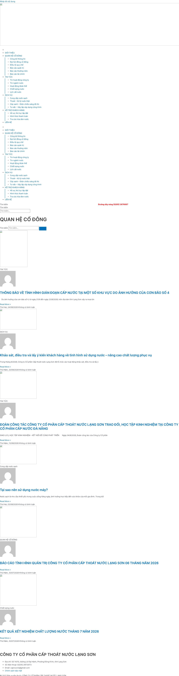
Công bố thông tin (17, 59)
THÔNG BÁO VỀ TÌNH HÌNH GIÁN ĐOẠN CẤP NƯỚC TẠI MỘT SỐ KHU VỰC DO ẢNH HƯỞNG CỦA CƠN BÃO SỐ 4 (84, 293)
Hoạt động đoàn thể (18, 86)
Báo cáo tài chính (17, 74)
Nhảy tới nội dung (7, 1)
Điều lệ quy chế (16, 65)
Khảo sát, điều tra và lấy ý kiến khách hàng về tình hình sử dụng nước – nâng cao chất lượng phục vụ (76, 355)
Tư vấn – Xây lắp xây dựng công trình (25, 107)
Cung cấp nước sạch (18, 98)
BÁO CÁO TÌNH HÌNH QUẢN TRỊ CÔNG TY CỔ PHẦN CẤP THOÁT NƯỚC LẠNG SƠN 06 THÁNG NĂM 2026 (79, 563)
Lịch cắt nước (15, 92)
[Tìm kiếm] (42, 228)
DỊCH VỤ (8, 95)
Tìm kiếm (4, 228)
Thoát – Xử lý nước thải (20, 101)
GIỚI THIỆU (10, 53)
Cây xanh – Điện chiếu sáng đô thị (24, 104)
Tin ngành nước (16, 83)
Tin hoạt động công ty (19, 80)
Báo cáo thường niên (19, 71)
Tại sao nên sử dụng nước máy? (24, 490)
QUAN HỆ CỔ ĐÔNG (13, 56)
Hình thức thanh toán (19, 116)
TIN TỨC (9, 77)
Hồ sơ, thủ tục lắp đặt (19, 113)
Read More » (5, 304)
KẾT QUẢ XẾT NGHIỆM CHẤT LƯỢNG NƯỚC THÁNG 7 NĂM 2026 (49, 631)
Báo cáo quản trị (17, 68)
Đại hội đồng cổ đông (19, 62)
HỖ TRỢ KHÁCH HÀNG (14, 110)
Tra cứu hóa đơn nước (19, 119)
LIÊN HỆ (8, 122)
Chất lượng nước (17, 89)
